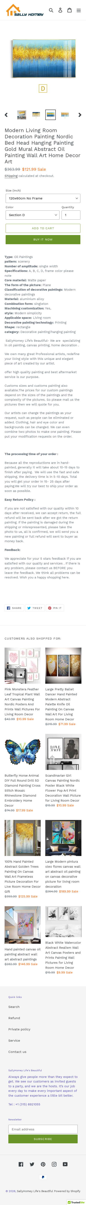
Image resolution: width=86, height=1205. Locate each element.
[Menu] (78, 10)
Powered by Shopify (67, 1191)
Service (14, 1040)
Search (14, 1007)
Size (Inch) (13, 190)
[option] (22, 115)
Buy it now (43, 239)
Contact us (17, 1052)
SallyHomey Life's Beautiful (35, 1191)
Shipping (11, 176)
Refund (14, 1018)
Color (10, 207)
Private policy (19, 1029)
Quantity (68, 207)
